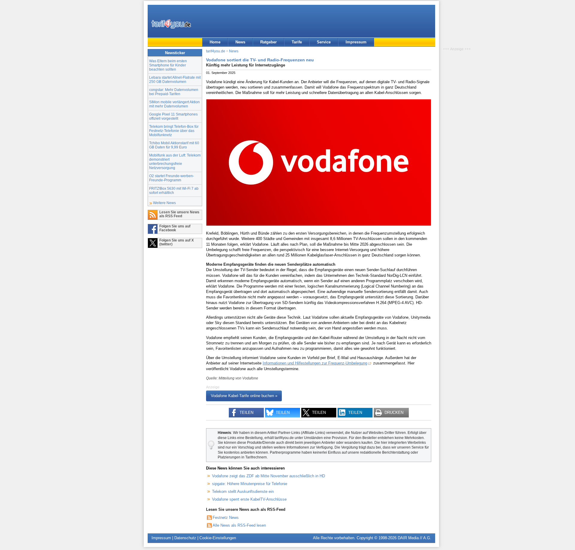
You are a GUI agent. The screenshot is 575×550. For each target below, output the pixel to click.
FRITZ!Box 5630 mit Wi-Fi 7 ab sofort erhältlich (174, 190)
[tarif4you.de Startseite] (171, 24)
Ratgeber (268, 42)
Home (215, 42)
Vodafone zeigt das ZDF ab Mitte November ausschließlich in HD (268, 476)
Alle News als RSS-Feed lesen (239, 525)
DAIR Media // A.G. (414, 538)
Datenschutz (185, 538)
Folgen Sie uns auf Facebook (174, 228)
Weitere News (164, 203)
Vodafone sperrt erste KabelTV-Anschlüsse (249, 499)
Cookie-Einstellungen (217, 538)
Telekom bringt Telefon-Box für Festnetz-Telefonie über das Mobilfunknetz (174, 130)
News (240, 42)
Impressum (356, 42)
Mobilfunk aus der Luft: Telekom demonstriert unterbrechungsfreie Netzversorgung (175, 161)
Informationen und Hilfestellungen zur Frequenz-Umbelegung (315, 363)
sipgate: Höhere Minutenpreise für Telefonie (249, 483)
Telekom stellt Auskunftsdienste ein (243, 491)
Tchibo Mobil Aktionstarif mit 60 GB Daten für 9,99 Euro (174, 145)
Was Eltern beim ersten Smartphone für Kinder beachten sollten (168, 65)
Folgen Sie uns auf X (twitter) (176, 242)
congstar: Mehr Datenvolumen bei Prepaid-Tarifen (173, 92)
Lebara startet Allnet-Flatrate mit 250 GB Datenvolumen (175, 79)
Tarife (297, 42)
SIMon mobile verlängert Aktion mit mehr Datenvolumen (174, 104)
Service (324, 42)
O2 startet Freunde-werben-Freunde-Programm (171, 178)
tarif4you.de (215, 51)
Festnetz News (226, 517)
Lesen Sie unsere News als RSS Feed (179, 214)
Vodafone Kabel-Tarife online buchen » (244, 396)
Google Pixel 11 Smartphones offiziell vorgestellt (173, 116)
